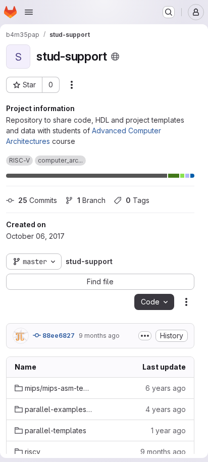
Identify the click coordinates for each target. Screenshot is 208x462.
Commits (37, 200)
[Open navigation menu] (29, 12)
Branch (91, 200)
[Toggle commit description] (144, 335)
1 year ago (168, 430)
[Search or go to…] (169, 12)
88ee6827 (58, 335)
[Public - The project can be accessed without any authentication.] (115, 57)
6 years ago (165, 388)
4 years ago (165, 409)
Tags (137, 200)
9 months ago (99, 335)
